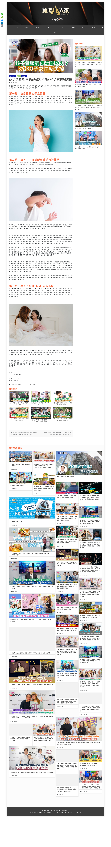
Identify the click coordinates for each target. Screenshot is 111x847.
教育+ (50, 27)
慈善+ (55, 32)
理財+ (38, 27)
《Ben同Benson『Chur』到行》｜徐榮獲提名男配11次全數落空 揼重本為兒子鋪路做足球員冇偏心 (43, 738)
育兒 (28, 384)
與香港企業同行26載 (16, 521)
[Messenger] (1, 19)
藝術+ (94, 27)
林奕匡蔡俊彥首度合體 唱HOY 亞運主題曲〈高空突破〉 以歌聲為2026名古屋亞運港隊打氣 (67, 586)
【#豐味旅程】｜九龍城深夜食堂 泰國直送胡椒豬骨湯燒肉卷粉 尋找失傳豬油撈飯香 (44, 488)
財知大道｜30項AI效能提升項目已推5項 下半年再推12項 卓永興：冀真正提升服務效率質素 (90, 521)
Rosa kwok (14, 384)
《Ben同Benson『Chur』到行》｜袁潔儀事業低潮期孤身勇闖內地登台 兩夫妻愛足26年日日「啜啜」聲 (90, 786)
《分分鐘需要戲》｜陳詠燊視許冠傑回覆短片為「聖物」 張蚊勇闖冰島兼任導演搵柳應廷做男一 (67, 541)
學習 (24, 384)
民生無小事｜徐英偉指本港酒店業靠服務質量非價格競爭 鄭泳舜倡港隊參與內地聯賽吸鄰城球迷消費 (67, 698)
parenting (13, 76)
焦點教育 (24, 76)
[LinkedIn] (1, 22)
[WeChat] (1, 16)
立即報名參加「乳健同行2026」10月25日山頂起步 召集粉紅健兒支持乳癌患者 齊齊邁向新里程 (67, 789)
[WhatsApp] (1, 13)
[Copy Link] (1, 25)
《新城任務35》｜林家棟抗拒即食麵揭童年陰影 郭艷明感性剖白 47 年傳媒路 (31, 772)
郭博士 (34, 384)
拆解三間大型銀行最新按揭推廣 (66, 476)
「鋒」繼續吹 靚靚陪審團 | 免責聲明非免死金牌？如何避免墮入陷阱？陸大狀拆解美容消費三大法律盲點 (90, 638)
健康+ (26, 27)
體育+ (84, 27)
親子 (31, 384)
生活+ (62, 27)
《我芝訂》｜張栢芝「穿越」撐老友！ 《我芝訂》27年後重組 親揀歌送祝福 (67, 563)
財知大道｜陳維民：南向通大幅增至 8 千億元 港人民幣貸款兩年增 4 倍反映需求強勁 (90, 661)
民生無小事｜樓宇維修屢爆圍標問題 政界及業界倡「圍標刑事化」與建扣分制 (67, 675)
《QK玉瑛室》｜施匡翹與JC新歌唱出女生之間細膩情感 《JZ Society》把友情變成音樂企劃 (43, 465)
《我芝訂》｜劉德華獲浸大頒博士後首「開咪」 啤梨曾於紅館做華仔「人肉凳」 (20, 738)
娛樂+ (74, 27)
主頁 (16, 27)
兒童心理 (20, 384)
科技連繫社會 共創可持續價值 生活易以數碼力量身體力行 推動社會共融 (30, 653)
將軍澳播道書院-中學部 (17, 485)
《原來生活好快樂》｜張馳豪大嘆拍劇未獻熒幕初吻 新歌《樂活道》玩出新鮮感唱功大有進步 (67, 518)
